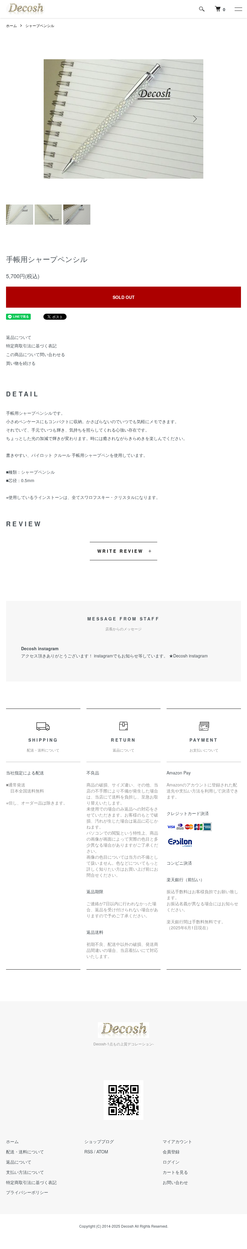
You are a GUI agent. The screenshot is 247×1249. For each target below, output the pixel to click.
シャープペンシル (39, 25)
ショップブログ (99, 1141)
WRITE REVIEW (120, 551)
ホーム (11, 25)
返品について (18, 337)
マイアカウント (177, 1141)
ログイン (171, 1162)
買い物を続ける (21, 363)
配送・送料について (25, 1152)
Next (194, 118)
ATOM (102, 1152)
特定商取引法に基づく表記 (31, 346)
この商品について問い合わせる (35, 354)
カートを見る (175, 1172)
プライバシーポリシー (27, 1192)
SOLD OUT (124, 297)
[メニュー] (238, 9)
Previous (52, 118)
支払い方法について (25, 1172)
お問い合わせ (175, 1182)
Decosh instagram (190, 656)
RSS (88, 1152)
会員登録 (171, 1152)
